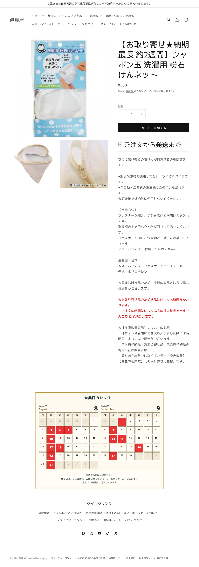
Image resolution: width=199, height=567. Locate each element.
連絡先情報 (162, 557)
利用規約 (94, 520)
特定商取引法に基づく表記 (103, 513)
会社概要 (44, 513)
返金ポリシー (115, 557)
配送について (112, 520)
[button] (37, 15)
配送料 (130, 90)
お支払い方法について (68, 513)
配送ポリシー (146, 557)
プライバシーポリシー (71, 520)
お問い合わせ (133, 520)
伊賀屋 (22, 558)
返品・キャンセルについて (141, 513)
